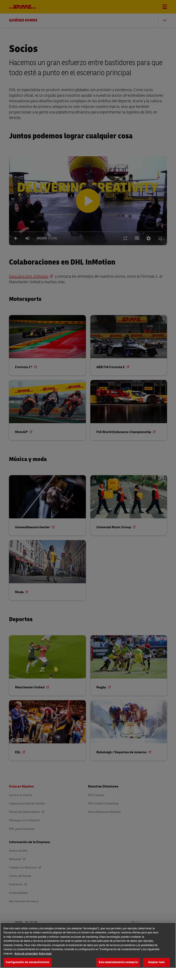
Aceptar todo (156, 962)
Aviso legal (45, 953)
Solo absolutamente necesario (118, 962)
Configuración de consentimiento (27, 962)
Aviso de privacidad (26, 953)
